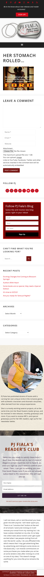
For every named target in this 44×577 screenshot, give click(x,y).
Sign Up (22, 234)
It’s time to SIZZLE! (10, 292)
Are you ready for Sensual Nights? (16, 295)
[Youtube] (20, 191)
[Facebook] (7, 191)
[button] (22, 44)
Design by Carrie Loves (26, 573)
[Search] (28, 258)
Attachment (7, 148)
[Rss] (37, 191)
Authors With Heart (11, 282)
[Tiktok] (16, 191)
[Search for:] (14, 258)
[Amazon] (32, 191)
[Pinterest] (11, 191)
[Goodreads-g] (24, 191)
